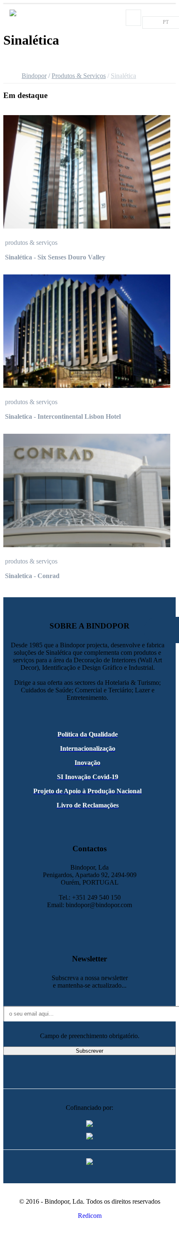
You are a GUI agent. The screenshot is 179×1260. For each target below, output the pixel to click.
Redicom (90, 1215)
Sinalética (123, 75)
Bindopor (34, 75)
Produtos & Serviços (79, 75)
